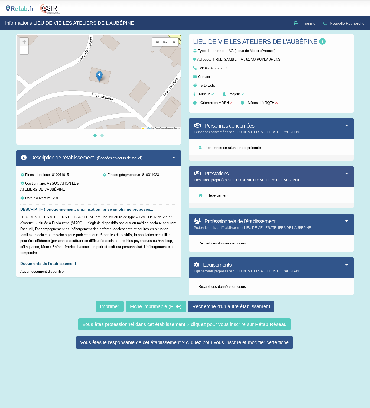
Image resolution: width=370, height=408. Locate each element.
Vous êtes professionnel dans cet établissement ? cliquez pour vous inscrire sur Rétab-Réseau (184, 324)
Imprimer (109, 306)
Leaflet (147, 127)
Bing (165, 41)
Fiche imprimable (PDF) (155, 306)
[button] (99, 76)
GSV (157, 41)
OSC (174, 41)
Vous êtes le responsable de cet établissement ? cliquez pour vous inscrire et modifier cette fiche (184, 342)
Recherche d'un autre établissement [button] (231, 306)
